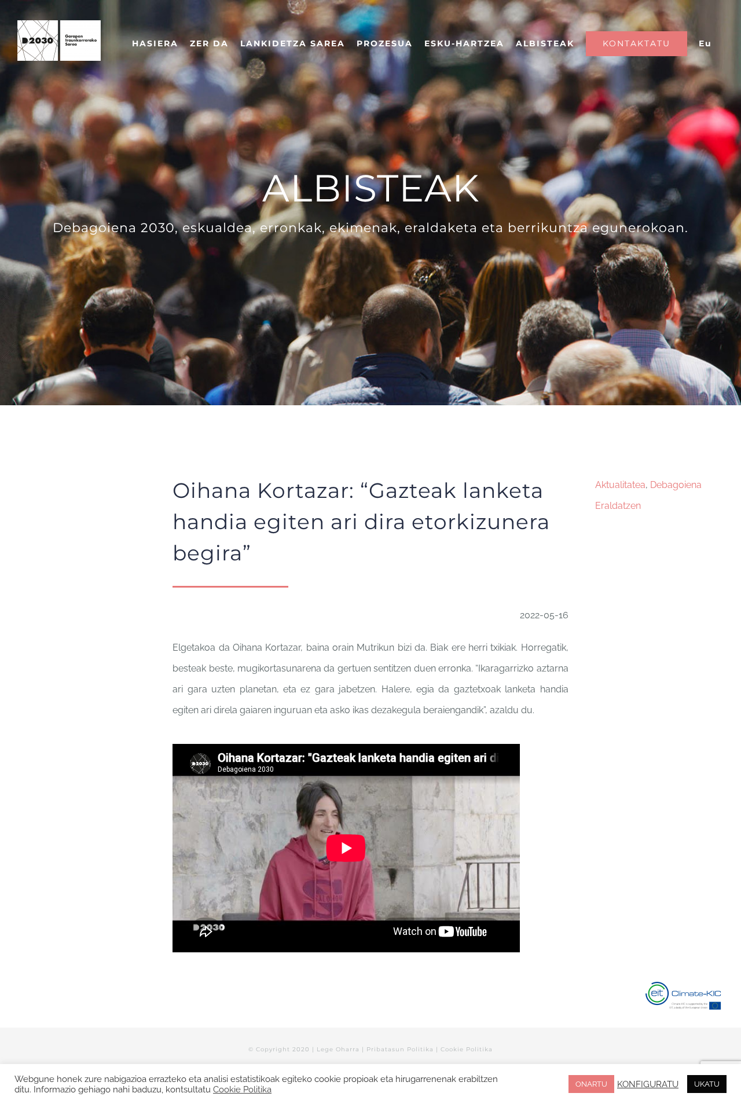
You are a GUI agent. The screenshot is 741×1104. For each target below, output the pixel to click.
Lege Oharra (338, 1049)
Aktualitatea (620, 484)
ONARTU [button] (591, 1084)
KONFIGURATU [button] (647, 1084)
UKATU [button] (707, 1084)
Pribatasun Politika (400, 1049)
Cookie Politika (467, 1049)
